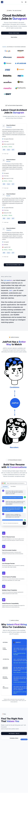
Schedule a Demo (14, 738)
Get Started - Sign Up (14, 733)
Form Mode (13, 486)
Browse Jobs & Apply (14, 33)
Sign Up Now (14, 37)
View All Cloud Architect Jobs (13, 264)
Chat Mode (5, 486)
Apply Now (21, 153)
